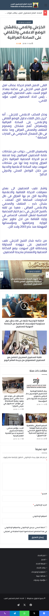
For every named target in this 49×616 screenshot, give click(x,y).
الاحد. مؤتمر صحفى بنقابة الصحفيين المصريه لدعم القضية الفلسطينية (14, 431)
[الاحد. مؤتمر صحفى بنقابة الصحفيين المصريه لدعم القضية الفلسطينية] (13, 419)
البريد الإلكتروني (40, 504)
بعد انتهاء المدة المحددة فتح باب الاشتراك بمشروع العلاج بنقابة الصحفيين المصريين (26, 281)
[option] (24, 274)
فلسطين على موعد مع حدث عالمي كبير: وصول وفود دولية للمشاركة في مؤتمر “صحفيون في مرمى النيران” (13, 401)
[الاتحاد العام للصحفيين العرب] (24, 5)
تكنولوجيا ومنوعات (24, 22)
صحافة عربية (40, 576)
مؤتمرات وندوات (39, 580)
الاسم (44, 493)
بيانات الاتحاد (40, 567)
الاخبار (43, 559)
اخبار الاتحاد (41, 555)
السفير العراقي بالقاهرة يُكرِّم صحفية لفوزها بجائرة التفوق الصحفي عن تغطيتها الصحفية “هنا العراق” (37, 430)
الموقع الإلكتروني (40, 516)
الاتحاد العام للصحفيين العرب (14, 598)
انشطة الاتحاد (40, 563)
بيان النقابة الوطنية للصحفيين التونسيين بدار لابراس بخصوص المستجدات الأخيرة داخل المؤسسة (36, 396)
